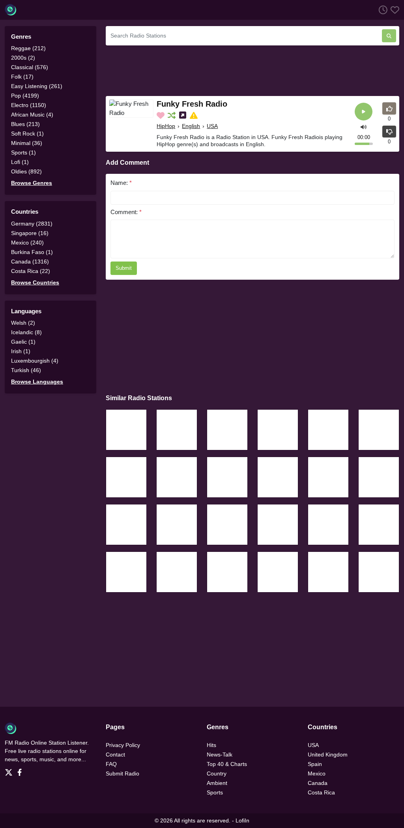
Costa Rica (321, 792)
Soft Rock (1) (27, 133)
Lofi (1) (20, 162)
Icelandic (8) (26, 332)
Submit (124, 268)
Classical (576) (29, 67)
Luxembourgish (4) (34, 361)
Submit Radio (122, 773)
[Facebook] (21, 770)
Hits (211, 745)
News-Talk (219, 754)
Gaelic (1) (23, 342)
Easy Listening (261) (36, 86)
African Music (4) (32, 114)
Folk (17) (22, 76)
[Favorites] (393, 9)
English (191, 126)
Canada (317, 783)
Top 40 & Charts (227, 764)
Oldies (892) (26, 171)
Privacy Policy (123, 745)
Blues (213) (25, 124)
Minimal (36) (26, 143)
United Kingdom (328, 754)
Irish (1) (20, 351)
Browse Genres (31, 183)
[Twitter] (10, 770)
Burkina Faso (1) (32, 252)
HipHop (166, 126)
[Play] (363, 111)
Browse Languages (37, 381)
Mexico (316, 773)
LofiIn (242, 820)
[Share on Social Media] (183, 115)
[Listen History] (381, 9)
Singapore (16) (30, 233)
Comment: (126, 212)
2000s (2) (23, 58)
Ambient (217, 783)
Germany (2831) (31, 223)
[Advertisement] (252, 69)
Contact (115, 754)
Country (216, 773)
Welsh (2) (23, 323)
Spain (315, 764)
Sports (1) (23, 152)
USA (212, 126)
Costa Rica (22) (30, 271)
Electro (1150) (28, 105)
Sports (215, 792)
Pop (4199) (25, 95)
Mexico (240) (27, 242)
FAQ (111, 764)
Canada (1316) (30, 261)
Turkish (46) (26, 370)
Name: (121, 182)
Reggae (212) (28, 48)
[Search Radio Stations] (389, 35)
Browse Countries (35, 282)
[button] (364, 126)
